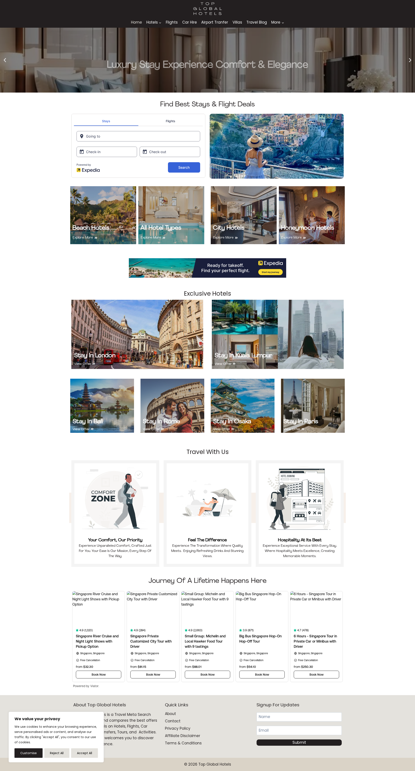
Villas (237, 22)
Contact (172, 721)
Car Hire (189, 22)
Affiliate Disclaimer (182, 735)
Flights (172, 22)
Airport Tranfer (214, 22)
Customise (28, 753)
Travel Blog (256, 22)
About (170, 713)
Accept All (84, 753)
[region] (56, 737)
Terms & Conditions (183, 743)
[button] (5, 60)
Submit (299, 742)
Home (136, 22)
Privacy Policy (177, 728)
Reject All (57, 753)
